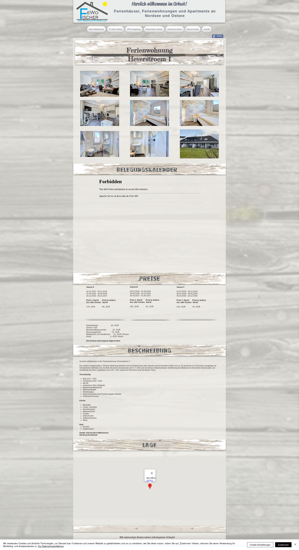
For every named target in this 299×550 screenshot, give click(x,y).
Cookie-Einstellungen (260, 544)
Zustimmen (283, 544)
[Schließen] (295, 545)
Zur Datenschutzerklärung (51, 546)
